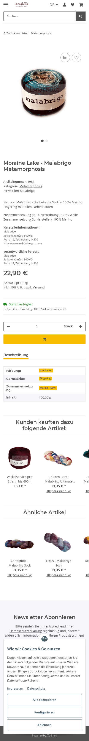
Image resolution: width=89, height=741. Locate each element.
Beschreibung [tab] (16, 355)
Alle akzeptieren (44, 699)
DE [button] (52, 4)
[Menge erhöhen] (80, 326)
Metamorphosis (30, 186)
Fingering (45, 378)
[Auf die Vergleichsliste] (65, 57)
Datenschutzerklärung (26, 631)
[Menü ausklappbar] (5, 2)
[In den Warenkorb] (6, 46)
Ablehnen (44, 725)
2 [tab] (46, 141)
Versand (39, 287)
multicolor (46, 370)
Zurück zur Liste (16, 33)
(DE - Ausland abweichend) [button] (50, 309)
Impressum (15, 688)
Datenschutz (36, 688)
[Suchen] (81, 16)
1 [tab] (42, 141)
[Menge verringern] (8, 326)
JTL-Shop (52, 735)
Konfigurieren (44, 712)
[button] (64, 4)
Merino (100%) (48, 387)
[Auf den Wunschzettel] (76, 57)
